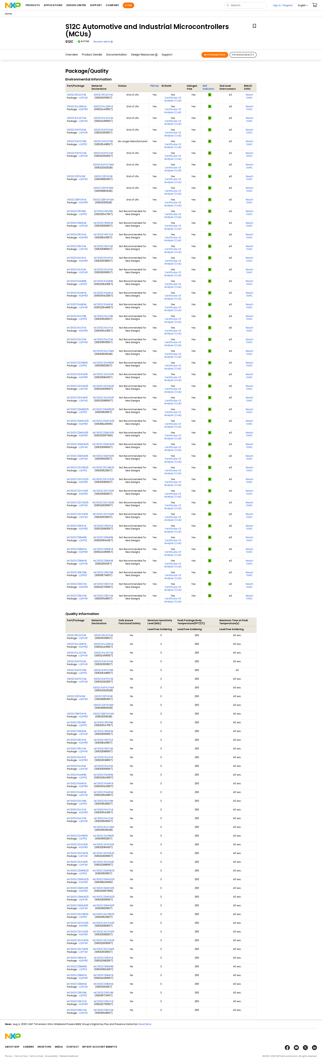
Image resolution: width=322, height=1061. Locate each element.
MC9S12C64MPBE (77, 281)
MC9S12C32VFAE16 (77, 397)
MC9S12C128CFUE (77, 584)
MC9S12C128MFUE (77, 549)
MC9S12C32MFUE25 (78, 421)
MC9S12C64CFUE (76, 327)
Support (167, 54)
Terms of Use (20, 1056)
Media (59, 1046)
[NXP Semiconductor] (13, 5)
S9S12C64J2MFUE (77, 106)
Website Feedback (69, 1056)
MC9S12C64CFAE (76, 339)
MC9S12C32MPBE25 (78, 409)
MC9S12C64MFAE (77, 304)
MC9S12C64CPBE (76, 316)
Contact (72, 1046)
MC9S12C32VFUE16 (77, 374)
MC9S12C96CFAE (76, 246)
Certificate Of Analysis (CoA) (172, 99)
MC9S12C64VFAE (76, 269)
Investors (44, 1046)
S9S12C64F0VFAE (76, 129)
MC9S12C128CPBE (77, 572)
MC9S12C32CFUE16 (77, 490)
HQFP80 (83, 109)
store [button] (128, 5)
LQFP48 (83, 97)
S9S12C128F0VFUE (77, 199)
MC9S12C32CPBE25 (78, 467)
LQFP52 (83, 144)
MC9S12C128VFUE (76, 525)
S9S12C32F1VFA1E (76, 176)
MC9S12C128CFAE (77, 595)
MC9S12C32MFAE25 (78, 444)
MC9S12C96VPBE (76, 211)
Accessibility (51, 1056)
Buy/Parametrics (215, 54)
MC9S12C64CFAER (103, 351)
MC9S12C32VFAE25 (77, 386)
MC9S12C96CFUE (76, 234)
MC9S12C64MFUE (77, 292)
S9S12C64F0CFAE (77, 153)
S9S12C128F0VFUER (103, 199)
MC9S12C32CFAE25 (78, 502)
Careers (28, 1046)
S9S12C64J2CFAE (76, 118)
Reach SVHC (249, 96)
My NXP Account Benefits (99, 1046)
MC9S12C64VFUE (76, 257)
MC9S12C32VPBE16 (77, 362)
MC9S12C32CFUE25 (78, 479)
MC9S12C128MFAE (77, 560)
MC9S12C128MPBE (77, 537)
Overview (71, 54)
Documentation (116, 54)
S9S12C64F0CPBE (77, 141)
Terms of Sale (36, 1056)
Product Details (92, 54)
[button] (303, 5)
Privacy (8, 1056)
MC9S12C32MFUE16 (77, 432)
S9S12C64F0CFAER (103, 164)
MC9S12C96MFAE (76, 223)
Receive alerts (102, 41)
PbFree (154, 85)
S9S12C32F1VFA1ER (103, 188)
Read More (145, 1024)
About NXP (12, 1046)
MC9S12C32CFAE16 (77, 514)
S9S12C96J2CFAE (76, 94)
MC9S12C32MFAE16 (77, 456)
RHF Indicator (208, 87)
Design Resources (142, 54)
